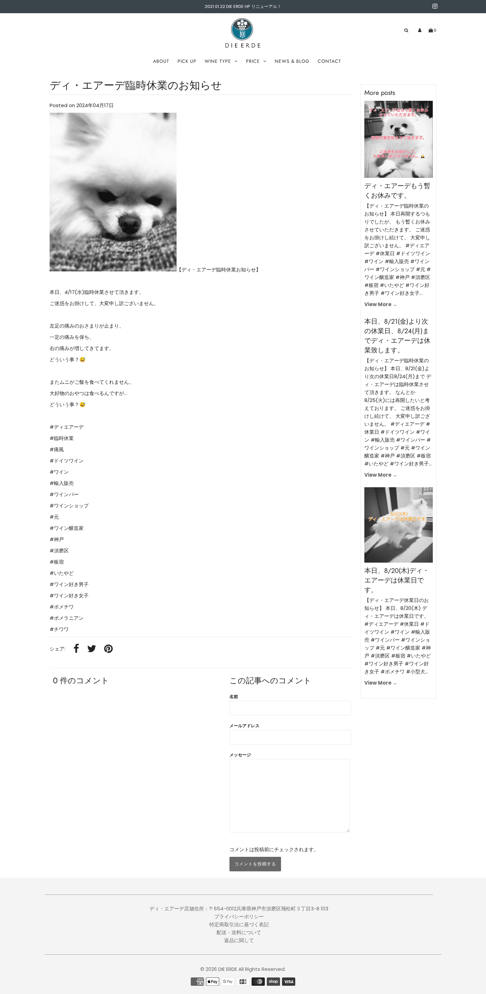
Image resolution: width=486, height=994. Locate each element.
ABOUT (161, 61)
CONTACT (329, 61)
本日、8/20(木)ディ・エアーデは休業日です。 (396, 580)
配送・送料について (239, 932)
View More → (380, 304)
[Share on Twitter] (91, 649)
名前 (233, 697)
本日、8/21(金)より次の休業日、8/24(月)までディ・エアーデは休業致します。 (397, 336)
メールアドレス (244, 726)
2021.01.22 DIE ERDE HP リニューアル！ (243, 6)
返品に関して (239, 940)
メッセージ (240, 755)
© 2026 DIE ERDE (218, 969)
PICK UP (187, 61)
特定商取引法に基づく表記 (239, 924)
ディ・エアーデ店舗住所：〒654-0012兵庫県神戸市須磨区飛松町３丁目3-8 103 (238, 908)
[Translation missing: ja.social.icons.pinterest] (108, 649)
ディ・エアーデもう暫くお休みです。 (397, 190)
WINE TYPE (218, 61)
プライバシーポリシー (239, 916)
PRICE (253, 61)
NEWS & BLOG (292, 61)
